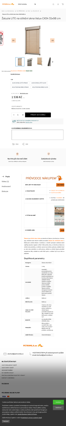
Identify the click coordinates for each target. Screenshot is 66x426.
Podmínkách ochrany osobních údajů (31, 418)
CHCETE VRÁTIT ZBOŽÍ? (8, 368)
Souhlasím (58, 402)
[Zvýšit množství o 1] (23, 115)
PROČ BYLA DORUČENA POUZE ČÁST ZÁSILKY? (13, 375)
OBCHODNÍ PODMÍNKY (7, 370)
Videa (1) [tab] (5, 181)
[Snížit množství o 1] (14, 115)
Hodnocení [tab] (6, 186)
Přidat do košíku (38, 115)
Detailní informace (15, 74)
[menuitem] (22, 4)
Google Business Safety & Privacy (27, 414)
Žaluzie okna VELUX (46, 263)
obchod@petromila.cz (15, 354)
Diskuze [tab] (5, 191)
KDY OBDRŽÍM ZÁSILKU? (8, 373)
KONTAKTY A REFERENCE (8, 378)
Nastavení (5, 421)
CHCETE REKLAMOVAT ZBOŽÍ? (9, 365)
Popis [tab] (7, 176)
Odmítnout (58, 408)
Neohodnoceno (24, 93)
